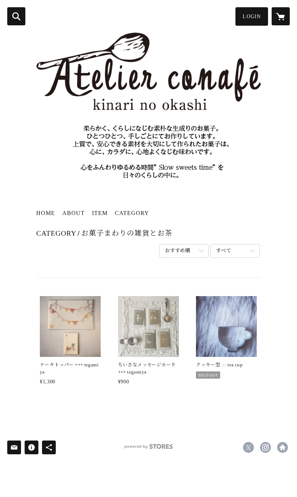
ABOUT (73, 213)
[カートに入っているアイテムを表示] (281, 16)
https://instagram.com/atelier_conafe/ (265, 447)
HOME (45, 213)
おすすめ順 (177, 250)
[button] (251, 16)
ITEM (100, 213)
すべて (223, 250)
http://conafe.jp (282, 447)
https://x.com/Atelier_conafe (248, 447)
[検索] (16, 16)
